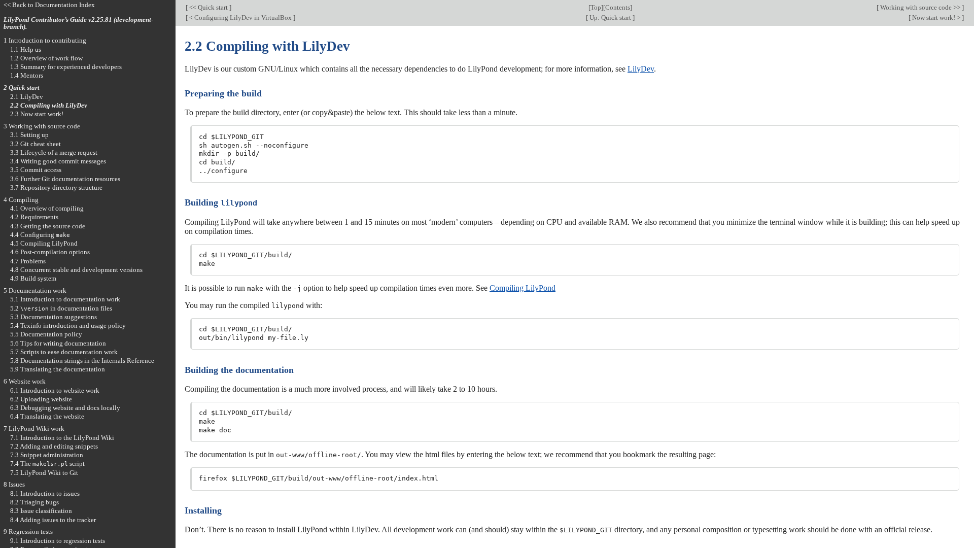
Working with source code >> (920, 7)
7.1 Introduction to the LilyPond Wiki (62, 437)
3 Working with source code (42, 126)
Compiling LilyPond (522, 288)
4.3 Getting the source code (47, 226)
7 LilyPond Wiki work (34, 428)
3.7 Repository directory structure (56, 187)
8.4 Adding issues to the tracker (53, 520)
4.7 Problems (28, 261)
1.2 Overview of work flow (46, 58)
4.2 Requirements (34, 217)
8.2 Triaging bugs (34, 502)
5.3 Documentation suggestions (53, 317)
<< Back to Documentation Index (49, 5)
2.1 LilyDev (26, 96)
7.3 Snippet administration (46, 455)
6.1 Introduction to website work (54, 390)
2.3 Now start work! (36, 114)
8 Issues (14, 484)
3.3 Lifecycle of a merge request (53, 152)
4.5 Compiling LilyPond (44, 243)
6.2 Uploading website (41, 399)
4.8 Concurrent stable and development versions (76, 269)
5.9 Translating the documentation (57, 369)
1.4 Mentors (26, 75)
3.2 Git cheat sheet (35, 144)
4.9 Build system (33, 278)
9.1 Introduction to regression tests (57, 540)
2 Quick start (22, 87)
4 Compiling (21, 199)
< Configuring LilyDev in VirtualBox (240, 17)
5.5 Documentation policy (46, 334)
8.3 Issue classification (41, 511)
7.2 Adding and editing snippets (54, 446)
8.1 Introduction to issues (45, 493)
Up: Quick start (610, 17)
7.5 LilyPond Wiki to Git (44, 472)
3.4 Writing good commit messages (58, 161)
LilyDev (641, 68)
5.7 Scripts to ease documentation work (64, 352)
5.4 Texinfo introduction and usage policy (68, 325)
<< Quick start (208, 7)
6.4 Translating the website (47, 416)
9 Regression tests (28, 531)
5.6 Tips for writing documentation (58, 343)
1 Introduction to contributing (45, 40)
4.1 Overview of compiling (47, 208)
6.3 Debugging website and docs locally (65, 408)
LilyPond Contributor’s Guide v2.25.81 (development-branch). (78, 23)
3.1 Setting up (29, 135)
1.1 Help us (25, 49)
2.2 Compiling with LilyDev (48, 105)
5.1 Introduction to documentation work (65, 299)
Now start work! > (936, 17)
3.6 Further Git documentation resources (65, 179)
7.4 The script (47, 463)
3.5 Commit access (35, 170)
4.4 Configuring (40, 234)
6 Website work (25, 381)
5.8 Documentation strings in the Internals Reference (82, 360)
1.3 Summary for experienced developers (66, 67)
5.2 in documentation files (61, 308)
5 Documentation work (35, 290)
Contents (617, 7)
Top (595, 7)
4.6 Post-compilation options (50, 252)
